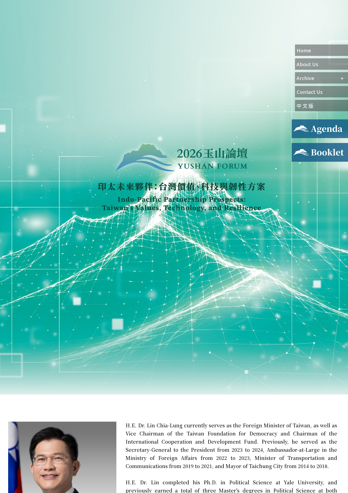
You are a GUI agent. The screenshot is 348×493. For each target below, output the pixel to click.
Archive (305, 77)
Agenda (299, 122)
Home (304, 50)
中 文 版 (305, 105)
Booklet (300, 146)
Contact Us (310, 91)
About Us (307, 64)
